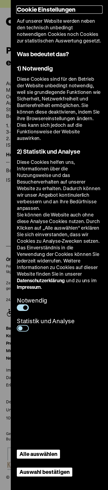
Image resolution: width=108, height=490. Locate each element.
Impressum (29, 287)
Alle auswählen (38, 454)
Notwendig (32, 300)
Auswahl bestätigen (45, 472)
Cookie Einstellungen (46, 9)
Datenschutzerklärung (41, 280)
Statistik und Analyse (46, 320)
